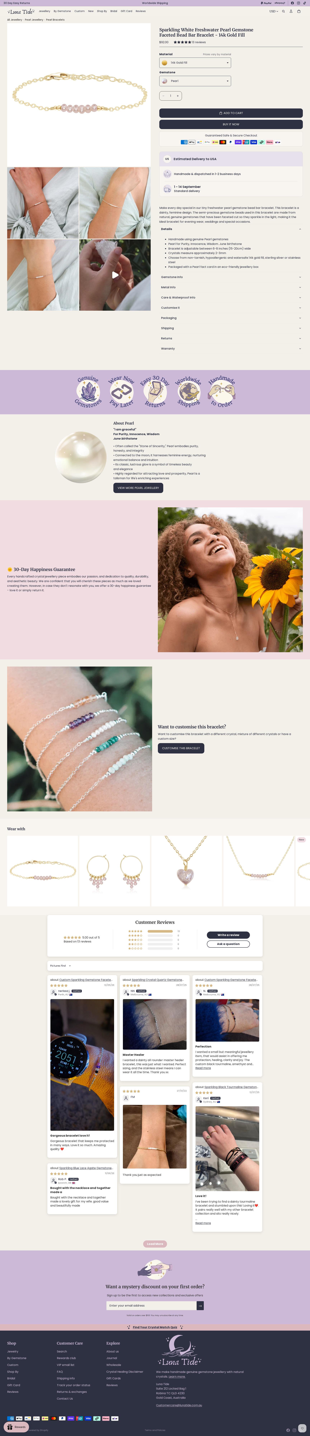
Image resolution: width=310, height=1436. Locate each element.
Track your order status (73, 1385)
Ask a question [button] (228, 944)
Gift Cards (113, 1378)
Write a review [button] (228, 935)
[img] (58, 986)
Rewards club (66, 1358)
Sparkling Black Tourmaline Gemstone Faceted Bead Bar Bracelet (227, 1089)
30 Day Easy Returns (17, 3)
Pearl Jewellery (34, 20)
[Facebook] (292, 3)
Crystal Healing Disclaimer (124, 1372)
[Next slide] (299, 871)
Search (62, 1351)
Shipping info (66, 1378)
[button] (183, 42)
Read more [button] (203, 1068)
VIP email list (65, 1365)
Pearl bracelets (55, 20)
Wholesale (113, 1365)
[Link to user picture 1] (82, 1065)
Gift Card (13, 1385)
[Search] (283, 11)
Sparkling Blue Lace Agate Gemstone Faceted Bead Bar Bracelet (81, 1170)
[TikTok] (304, 3)
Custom (12, 1365)
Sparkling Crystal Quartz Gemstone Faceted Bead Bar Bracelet (152, 982)
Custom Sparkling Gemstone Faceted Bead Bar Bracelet (81, 982)
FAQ (60, 1372)
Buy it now (231, 124)
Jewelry (12, 1351)
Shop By (12, 1372)
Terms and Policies (155, 1430)
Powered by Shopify (37, 1430)
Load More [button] (155, 1244)
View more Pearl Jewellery (138, 488)
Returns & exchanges (72, 1392)
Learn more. (177, 1377)
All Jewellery (14, 20)
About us (112, 1351)
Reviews (12, 1392)
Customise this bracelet (181, 748)
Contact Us (65, 1399)
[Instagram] (298, 3)
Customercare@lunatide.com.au (179, 1405)
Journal (111, 1358)
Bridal (11, 1378)
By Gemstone (16, 1358)
